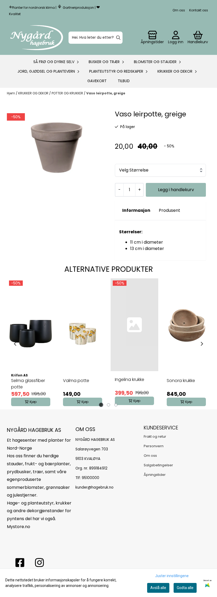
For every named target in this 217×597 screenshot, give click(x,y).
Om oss (179, 10)
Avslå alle (158, 588)
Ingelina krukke (129, 379)
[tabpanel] (31, 343)
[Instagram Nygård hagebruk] (39, 562)
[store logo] (36, 37)
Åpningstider (155, 474)
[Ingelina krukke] (134, 324)
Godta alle (185, 588)
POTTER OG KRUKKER (68, 93)
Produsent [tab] (169, 210)
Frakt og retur (155, 436)
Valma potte (76, 380)
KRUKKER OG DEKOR (33, 93)
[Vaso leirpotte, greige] (57, 142)
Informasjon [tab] (136, 210)
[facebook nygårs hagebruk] (20, 562)
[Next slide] (201, 344)
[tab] (101, 404)
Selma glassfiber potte (28, 383)
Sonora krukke (181, 380)
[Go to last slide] (15, 344)
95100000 (90, 477)
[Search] (118, 37)
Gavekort (97, 81)
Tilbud (124, 81)
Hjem (11, 93)
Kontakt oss (198, 10)
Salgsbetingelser (158, 465)
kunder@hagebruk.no (94, 487)
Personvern (154, 446)
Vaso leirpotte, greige (105, 93)
